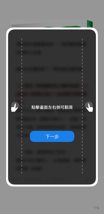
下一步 (52, 136)
